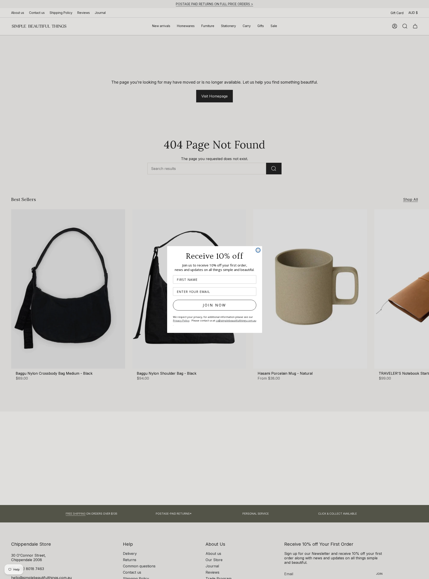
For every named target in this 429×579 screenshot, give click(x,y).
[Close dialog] (258, 250)
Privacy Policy (181, 320)
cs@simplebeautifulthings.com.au (236, 320)
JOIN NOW (214, 305)
